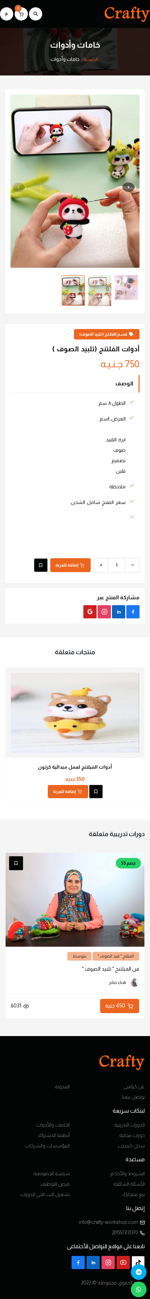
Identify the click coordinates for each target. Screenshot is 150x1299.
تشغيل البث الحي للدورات (45, 1194)
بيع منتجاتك (133, 1194)
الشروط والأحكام (127, 1173)
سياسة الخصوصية (51, 1173)
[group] (75, 164)
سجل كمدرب (131, 1145)
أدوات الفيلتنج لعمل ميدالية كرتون (75, 767)
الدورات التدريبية (129, 1125)
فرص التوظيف (55, 1184)
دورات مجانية (132, 1135)
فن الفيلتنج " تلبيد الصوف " (110, 969)
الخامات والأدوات (53, 1125)
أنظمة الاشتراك (54, 1135)
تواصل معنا (133, 1097)
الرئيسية (90, 59)
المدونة (62, 1086)
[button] (20, 187)
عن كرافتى (134, 1086)
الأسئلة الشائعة (129, 1184)
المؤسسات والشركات (47, 1145)
